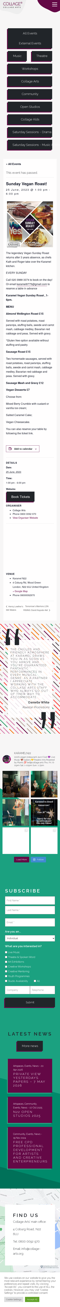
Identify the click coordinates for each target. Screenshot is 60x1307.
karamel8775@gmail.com (32, 284)
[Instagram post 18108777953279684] (44, 812)
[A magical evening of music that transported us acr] (44, 840)
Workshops (30, 68)
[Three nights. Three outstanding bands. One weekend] (15, 840)
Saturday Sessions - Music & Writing (32, 145)
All (37, 981)
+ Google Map (20, 591)
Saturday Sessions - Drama (31, 132)
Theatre (42, 56)
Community (30, 94)
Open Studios (30, 106)
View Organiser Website (25, 517)
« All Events (13, 164)
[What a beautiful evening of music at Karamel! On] (15, 784)
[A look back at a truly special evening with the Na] (44, 784)
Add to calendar (23, 448)
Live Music (13, 952)
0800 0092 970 (29, 1241)
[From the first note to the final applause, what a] (15, 812)
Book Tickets (20, 496)
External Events (30, 43)
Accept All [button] (32, 1299)
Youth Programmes (17, 976)
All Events (30, 33)
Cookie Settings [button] (13, 1299)
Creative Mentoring (17, 971)
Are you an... (13, 931)
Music (17, 56)
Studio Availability (17, 981)
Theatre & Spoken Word (20, 957)
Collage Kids (30, 119)
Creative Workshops (18, 966)
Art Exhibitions (15, 961)
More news (30, 1046)
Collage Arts (30, 81)
